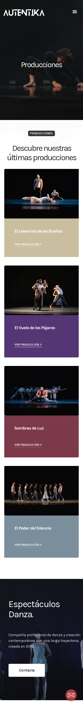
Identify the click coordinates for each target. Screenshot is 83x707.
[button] (74, 11)
